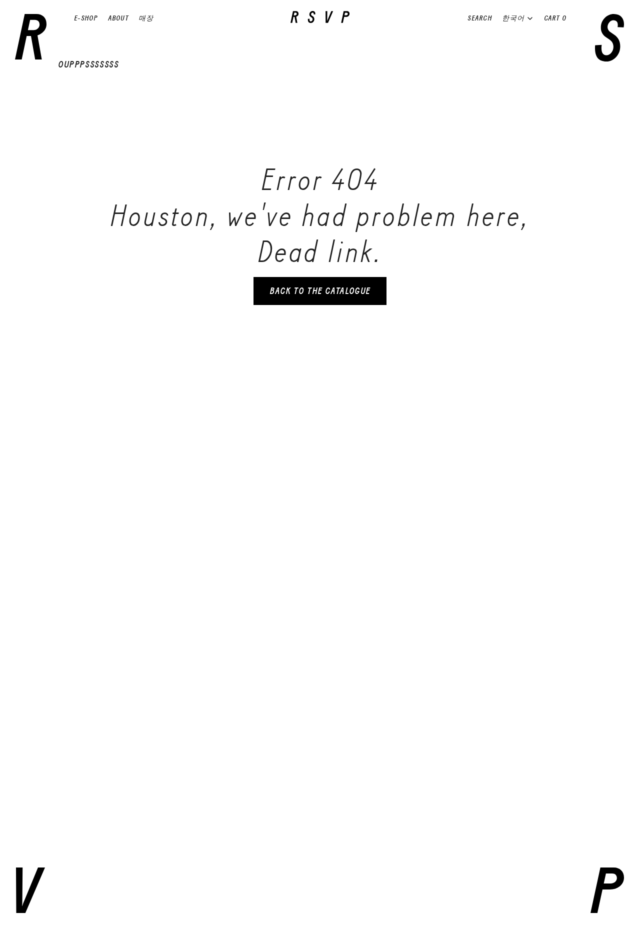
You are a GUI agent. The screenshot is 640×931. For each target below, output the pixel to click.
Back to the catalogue (320, 291)
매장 (146, 18)
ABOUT (118, 18)
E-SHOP (86, 18)
